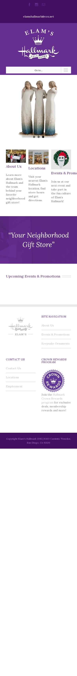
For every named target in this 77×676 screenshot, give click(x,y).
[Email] (43, 4)
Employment (14, 386)
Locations (36, 168)
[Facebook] (29, 4)
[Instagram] (36, 4)
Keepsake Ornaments (55, 343)
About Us (14, 166)
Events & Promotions (55, 334)
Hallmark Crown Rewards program (53, 398)
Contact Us (13, 368)
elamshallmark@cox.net (38, 16)
